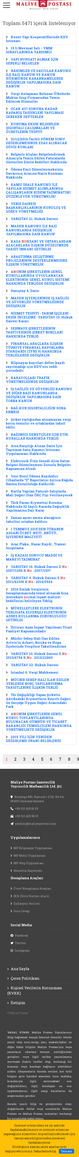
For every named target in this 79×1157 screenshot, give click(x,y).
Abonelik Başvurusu (28, 871)
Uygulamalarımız (25, 837)
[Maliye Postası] (39, 5)
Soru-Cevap (22, 911)
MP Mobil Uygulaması (30, 855)
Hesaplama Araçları (27, 878)
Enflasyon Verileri (27, 903)
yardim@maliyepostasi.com (35, 824)
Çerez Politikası (25, 978)
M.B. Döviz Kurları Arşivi (31, 896)
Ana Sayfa (20, 968)
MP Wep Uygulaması (29, 863)
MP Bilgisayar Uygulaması (33, 848)
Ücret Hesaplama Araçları (32, 888)
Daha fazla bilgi (45, 1151)
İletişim (18, 1002)
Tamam (66, 1151)
